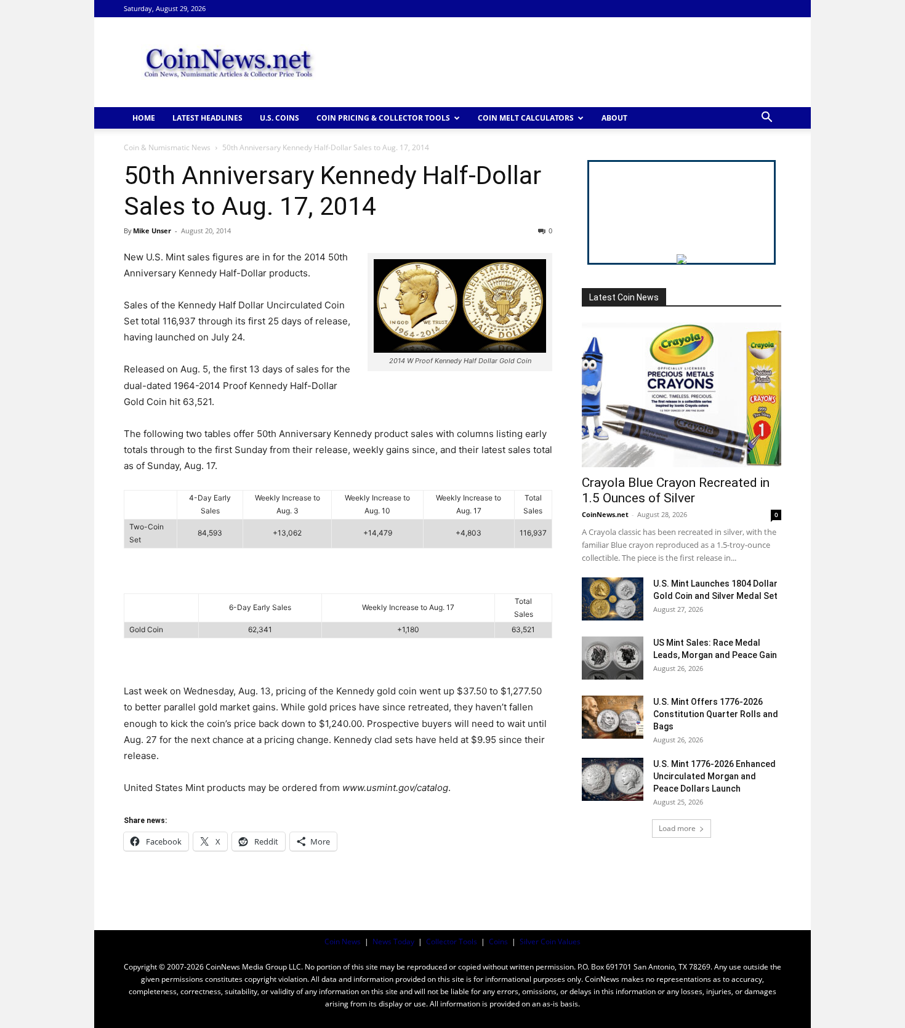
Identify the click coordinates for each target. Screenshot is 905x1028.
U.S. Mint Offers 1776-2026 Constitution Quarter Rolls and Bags (715, 714)
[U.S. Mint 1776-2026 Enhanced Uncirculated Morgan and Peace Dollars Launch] (612, 779)
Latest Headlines (207, 118)
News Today (393, 941)
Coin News (342, 941)
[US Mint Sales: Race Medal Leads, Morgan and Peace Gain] (612, 658)
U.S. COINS (279, 118)
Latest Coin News (624, 297)
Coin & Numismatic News (167, 147)
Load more (677, 828)
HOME (143, 118)
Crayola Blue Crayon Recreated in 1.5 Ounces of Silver (676, 490)
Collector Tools (451, 941)
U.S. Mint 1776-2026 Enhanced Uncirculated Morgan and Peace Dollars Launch (714, 776)
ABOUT (614, 118)
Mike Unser (152, 230)
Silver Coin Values (550, 941)
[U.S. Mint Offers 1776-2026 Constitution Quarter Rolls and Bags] (612, 717)
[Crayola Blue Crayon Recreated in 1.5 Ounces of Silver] (681, 395)
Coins (498, 941)
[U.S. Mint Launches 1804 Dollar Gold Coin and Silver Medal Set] (612, 598)
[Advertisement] (557, 62)
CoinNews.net (605, 514)
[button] (766, 118)
